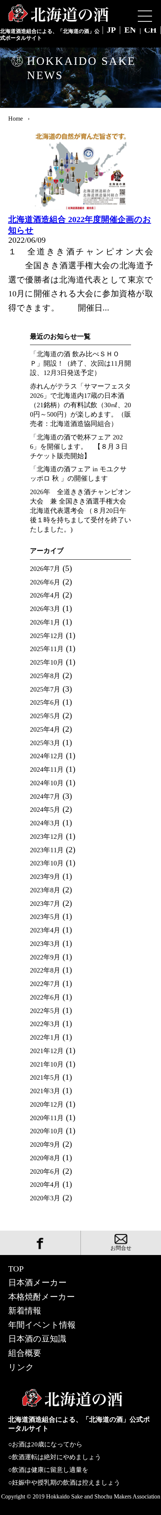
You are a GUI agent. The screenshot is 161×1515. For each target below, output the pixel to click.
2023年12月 (47, 836)
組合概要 (24, 1353)
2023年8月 (45, 890)
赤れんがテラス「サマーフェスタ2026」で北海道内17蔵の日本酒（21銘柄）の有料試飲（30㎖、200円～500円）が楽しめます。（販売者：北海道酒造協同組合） (80, 404)
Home (15, 118)
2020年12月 (47, 1104)
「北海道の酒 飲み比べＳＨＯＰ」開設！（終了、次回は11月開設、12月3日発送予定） (80, 363)
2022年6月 (45, 997)
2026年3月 (45, 609)
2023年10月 (47, 863)
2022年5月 (45, 1010)
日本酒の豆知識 (37, 1338)
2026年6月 (45, 582)
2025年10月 (47, 662)
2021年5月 (45, 1077)
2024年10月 (47, 783)
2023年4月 (45, 930)
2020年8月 (45, 1158)
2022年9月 (45, 957)
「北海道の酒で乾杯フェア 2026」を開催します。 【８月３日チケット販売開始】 (79, 446)
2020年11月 (47, 1118)
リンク (21, 1367)
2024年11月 (47, 769)
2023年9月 (45, 876)
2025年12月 (47, 635)
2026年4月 (45, 595)
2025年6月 (45, 702)
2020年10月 (47, 1131)
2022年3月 (45, 1024)
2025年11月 (47, 649)
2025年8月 (45, 676)
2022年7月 (45, 984)
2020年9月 (45, 1144)
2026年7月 (45, 568)
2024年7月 (45, 796)
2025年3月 (45, 743)
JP (111, 30)
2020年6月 (45, 1171)
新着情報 (24, 1310)
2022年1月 (45, 1037)
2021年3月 (45, 1091)
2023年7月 (45, 903)
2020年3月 (45, 1198)
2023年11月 (47, 850)
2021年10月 (47, 1064)
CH (150, 30)
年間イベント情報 (42, 1325)
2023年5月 (45, 916)
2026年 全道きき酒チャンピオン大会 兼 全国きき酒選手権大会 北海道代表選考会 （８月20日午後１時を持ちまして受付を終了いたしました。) (80, 510)
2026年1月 (45, 622)
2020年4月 (45, 1184)
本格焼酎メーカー (41, 1296)
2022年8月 (45, 970)
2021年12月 (47, 1051)
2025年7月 (45, 689)
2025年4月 (45, 729)
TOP (16, 1268)
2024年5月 (45, 809)
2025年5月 (45, 716)
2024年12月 (47, 756)
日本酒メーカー (37, 1282)
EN (130, 30)
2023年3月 (45, 943)
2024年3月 (45, 823)
